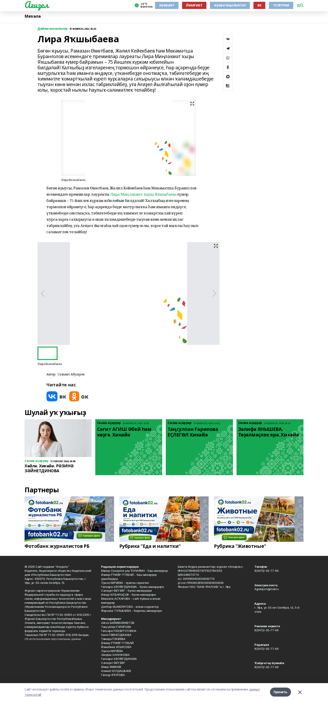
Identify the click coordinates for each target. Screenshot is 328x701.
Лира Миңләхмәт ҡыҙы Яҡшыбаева (143, 194)
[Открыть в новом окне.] (56, 396)
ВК (259, 5)
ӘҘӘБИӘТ (166, 5)
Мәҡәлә (33, 16)
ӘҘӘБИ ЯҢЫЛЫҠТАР (230, 5)
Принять (280, 692)
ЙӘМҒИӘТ (194, 5)
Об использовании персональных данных (53, 639)
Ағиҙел (36, 4)
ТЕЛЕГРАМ (281, 5)
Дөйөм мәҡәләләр (52, 29)
